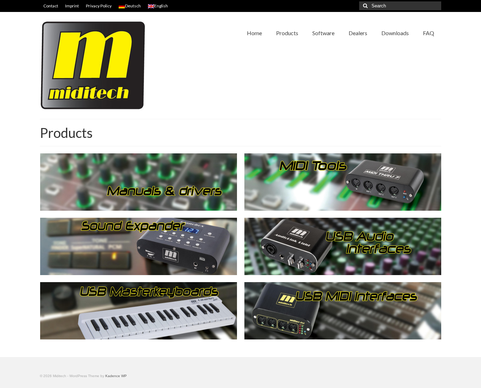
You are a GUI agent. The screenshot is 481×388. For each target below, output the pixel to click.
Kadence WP (116, 376)
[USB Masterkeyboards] (138, 310)
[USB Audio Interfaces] (342, 246)
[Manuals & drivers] (138, 182)
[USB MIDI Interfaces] (342, 310)
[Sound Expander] (138, 246)
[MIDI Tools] (342, 182)
